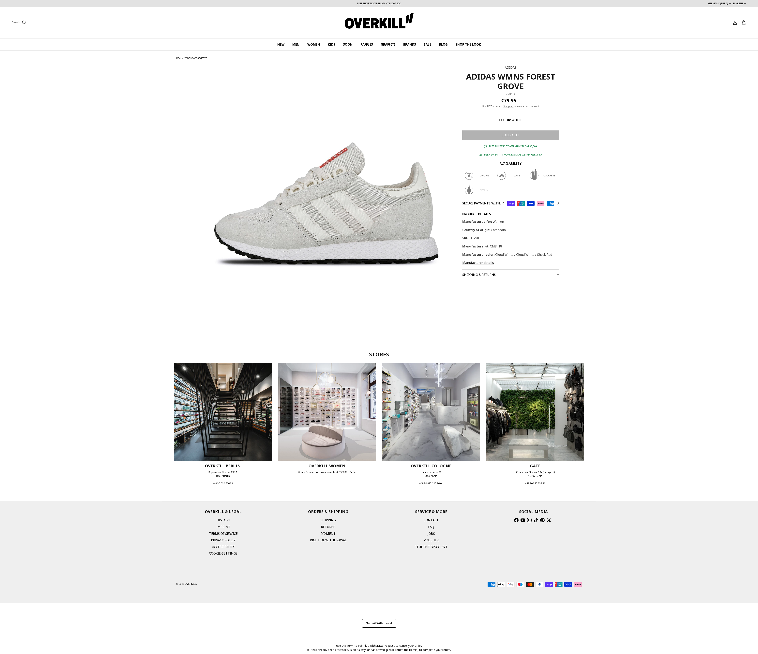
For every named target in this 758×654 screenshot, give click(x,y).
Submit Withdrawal (379, 623)
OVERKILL (190, 584)
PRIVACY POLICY (223, 540)
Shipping (508, 106)
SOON (348, 44)
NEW (280, 44)
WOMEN (313, 44)
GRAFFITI (388, 44)
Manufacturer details (478, 262)
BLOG (443, 44)
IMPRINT (223, 527)
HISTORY (223, 520)
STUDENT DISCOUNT (431, 547)
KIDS (331, 44)
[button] (503, 203)
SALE (427, 44)
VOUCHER (431, 540)
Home (177, 58)
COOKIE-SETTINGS (223, 553)
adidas (510, 67)
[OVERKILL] (379, 22)
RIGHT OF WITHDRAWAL (328, 540)
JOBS (431, 533)
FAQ (431, 527)
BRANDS (409, 44)
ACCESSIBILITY (223, 547)
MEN (295, 44)
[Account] (734, 22)
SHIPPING (328, 520)
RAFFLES (366, 44)
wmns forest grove (196, 58)
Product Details (476, 214)
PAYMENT (328, 533)
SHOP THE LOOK (468, 44)
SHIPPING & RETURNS (479, 275)
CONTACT (431, 520)
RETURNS (328, 527)
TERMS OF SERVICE (223, 533)
